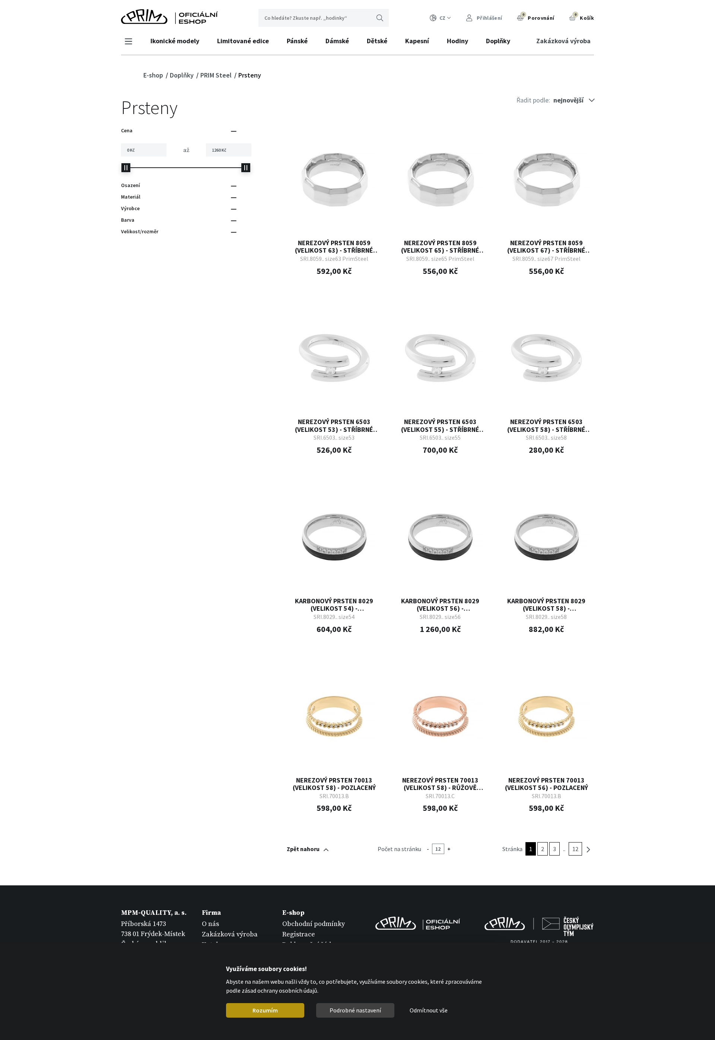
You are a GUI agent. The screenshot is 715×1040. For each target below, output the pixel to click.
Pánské (297, 41)
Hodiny (457, 41)
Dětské (377, 41)
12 (575, 849)
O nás (210, 924)
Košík (584, 16)
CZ (442, 18)
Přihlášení (489, 18)
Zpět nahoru (303, 849)
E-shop (154, 75)
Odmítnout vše (429, 1010)
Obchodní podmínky (313, 924)
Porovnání (538, 16)
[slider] (125, 167)
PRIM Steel (216, 75)
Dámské (337, 41)
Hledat (380, 18)
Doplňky (498, 41)
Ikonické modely (174, 41)
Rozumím (265, 1010)
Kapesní (417, 41)
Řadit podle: (533, 100)
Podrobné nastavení (355, 1010)
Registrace (298, 934)
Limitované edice (243, 41)
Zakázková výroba (563, 41)
